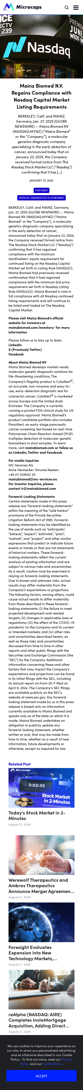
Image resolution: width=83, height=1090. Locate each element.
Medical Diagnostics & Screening (41, 197)
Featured (41, 190)
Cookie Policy (52, 1063)
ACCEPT (41, 1076)
